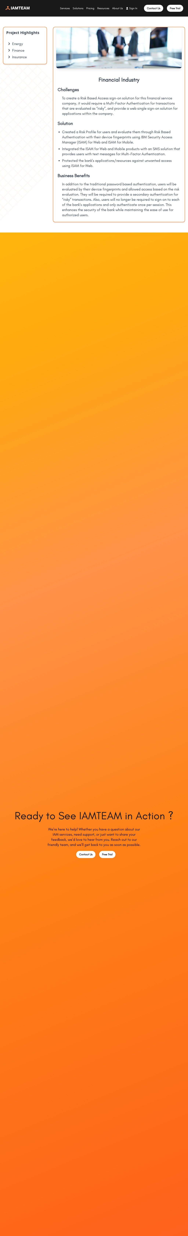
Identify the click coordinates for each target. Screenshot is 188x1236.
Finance (18, 50)
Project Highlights (22, 32)
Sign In (133, 8)
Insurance (19, 57)
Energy (17, 44)
